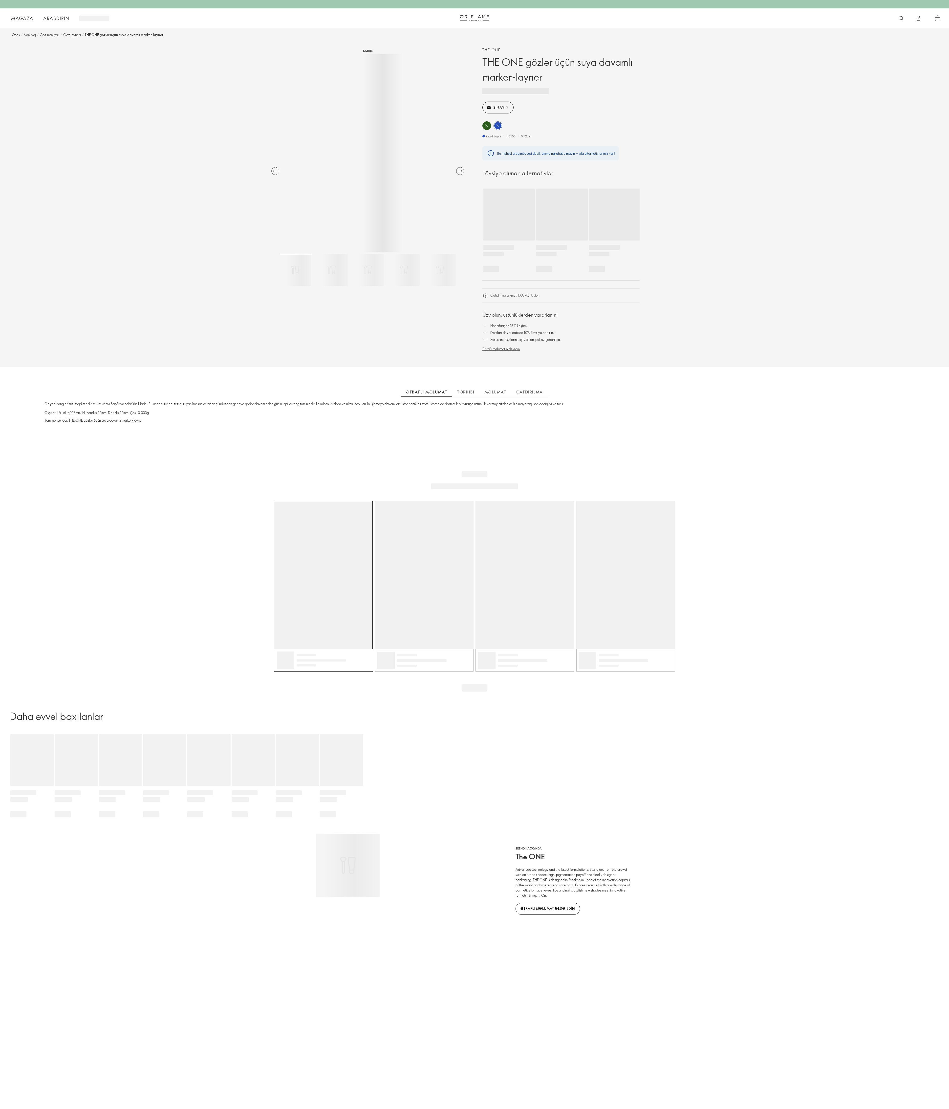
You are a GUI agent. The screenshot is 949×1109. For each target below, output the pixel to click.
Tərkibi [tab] (465, 392)
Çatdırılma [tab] (529, 392)
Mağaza (22, 18)
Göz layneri (72, 34)
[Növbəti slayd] (460, 171)
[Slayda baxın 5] (440, 270)
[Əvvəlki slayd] (275, 171)
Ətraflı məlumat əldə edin (501, 349)
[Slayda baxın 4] (404, 270)
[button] (486, 125)
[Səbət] (937, 18)
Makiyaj (30, 34)
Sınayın (501, 107)
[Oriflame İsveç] (474, 18)
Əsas (16, 34)
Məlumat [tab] (495, 392)
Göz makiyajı (49, 34)
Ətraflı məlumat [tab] (426, 392)
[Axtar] (901, 18)
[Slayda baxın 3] (368, 270)
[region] (368, 153)
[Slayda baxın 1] (296, 270)
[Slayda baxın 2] (332, 270)
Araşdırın (56, 18)
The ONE (491, 49)
